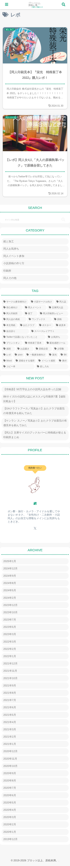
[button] (63, 219)
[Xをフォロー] (35, 528)
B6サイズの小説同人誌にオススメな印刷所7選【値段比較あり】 (34, 399)
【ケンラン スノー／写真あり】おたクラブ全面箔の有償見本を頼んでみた (35, 423)
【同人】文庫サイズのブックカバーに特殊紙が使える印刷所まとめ (34, 435)
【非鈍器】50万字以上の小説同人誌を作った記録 (32, 389)
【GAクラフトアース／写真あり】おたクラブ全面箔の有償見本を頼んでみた (34, 411)
